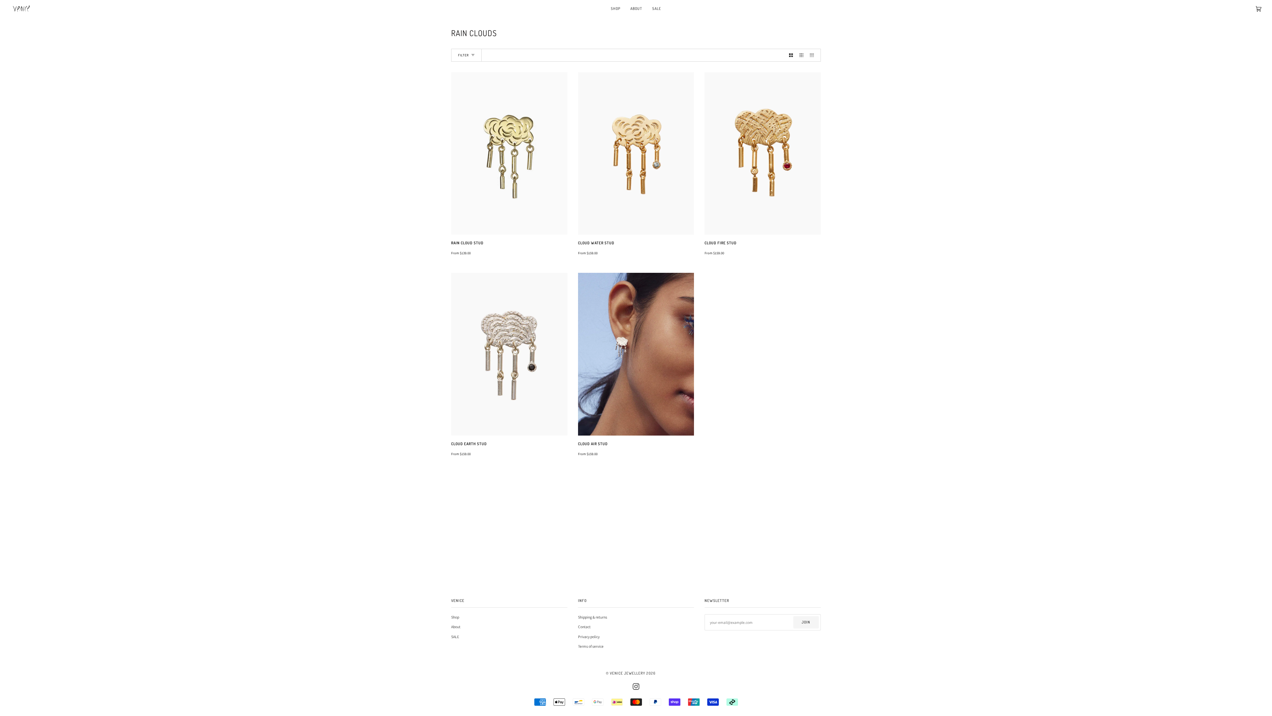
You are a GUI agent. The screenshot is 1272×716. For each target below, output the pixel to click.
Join (806, 622)
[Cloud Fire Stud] (763, 153)
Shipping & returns (592, 617)
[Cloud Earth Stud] (509, 354)
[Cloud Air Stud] (636, 354)
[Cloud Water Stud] (636, 153)
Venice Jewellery (627, 673)
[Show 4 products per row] (814, 55)
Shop (455, 617)
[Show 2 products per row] (791, 55)
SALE (455, 636)
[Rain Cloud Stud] (509, 153)
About (455, 626)
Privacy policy (589, 636)
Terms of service (591, 646)
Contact (584, 626)
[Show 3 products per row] (801, 55)
